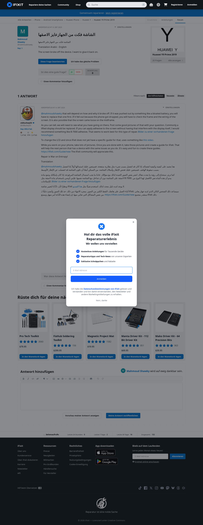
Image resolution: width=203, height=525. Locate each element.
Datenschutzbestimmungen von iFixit (101, 288)
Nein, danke (101, 300)
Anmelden (101, 279)
